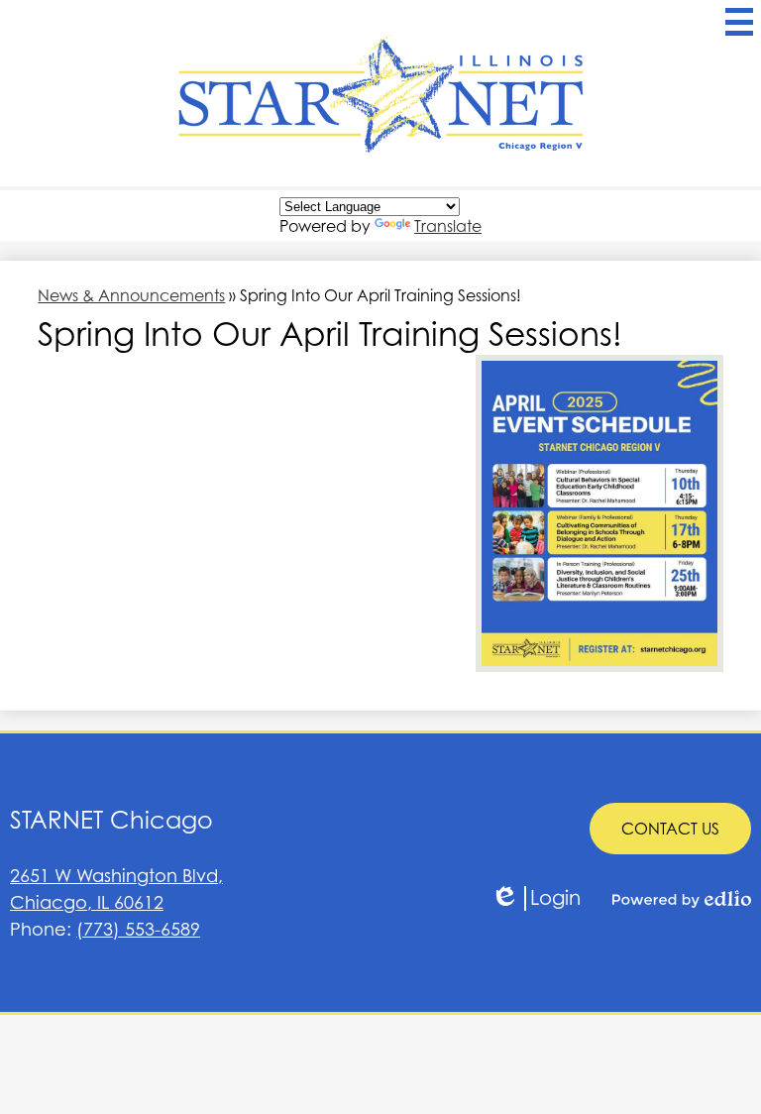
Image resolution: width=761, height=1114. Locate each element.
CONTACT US (670, 828)
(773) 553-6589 (138, 929)
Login (535, 898)
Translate (448, 226)
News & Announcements (131, 295)
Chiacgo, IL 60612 (116, 889)
